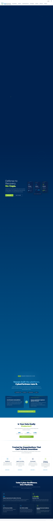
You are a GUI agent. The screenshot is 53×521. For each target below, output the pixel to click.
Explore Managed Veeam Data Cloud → (26, 411)
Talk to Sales (18, 195)
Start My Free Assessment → (26, 436)
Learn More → (9, 195)
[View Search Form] (51, 1)
